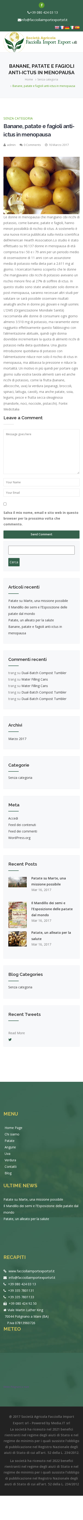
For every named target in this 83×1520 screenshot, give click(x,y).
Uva (7, 1153)
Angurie (10, 1147)
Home (29, 79)
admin (11, 145)
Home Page (13, 1127)
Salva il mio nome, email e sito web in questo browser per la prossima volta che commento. (40, 518)
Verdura (10, 1160)
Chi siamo (12, 1134)
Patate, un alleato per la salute (31, 620)
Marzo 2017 (17, 739)
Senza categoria (47, 79)
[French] (62, 27)
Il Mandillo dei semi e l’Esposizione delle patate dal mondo (52, 909)
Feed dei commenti (22, 831)
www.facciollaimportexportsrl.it (31, 1271)
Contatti (11, 1166)
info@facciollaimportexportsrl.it (44, 20)
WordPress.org (19, 838)
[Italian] (72, 27)
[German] (67, 27)
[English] (57, 27)
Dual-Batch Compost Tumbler (43, 673)
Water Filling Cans (34, 679)
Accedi (13, 818)
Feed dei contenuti (22, 825)
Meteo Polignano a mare (16, 1386)
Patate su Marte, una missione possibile (38, 600)
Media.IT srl (60, 1423)
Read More (16, 1030)
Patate (10, 1140)
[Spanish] (77, 27)
